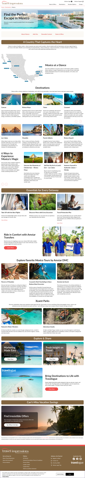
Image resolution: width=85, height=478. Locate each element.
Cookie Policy (26, 466)
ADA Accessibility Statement (29, 468)
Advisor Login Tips (57, 465)
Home (2, 7)
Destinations (8, 7)
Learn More (59, 223)
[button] (76, 121)
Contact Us (55, 460)
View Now (10, 359)
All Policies (25, 458)
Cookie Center (26, 464)
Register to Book (56, 458)
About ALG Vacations (8, 460)
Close (70, 474)
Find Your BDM (56, 463)
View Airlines (4, 220)
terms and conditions (45, 437)
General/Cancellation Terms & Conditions (32, 460)
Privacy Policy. (6, 476)
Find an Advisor (6, 462)
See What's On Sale (12, 425)
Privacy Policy (26, 462)
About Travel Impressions (8, 458)
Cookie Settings (60, 474)
